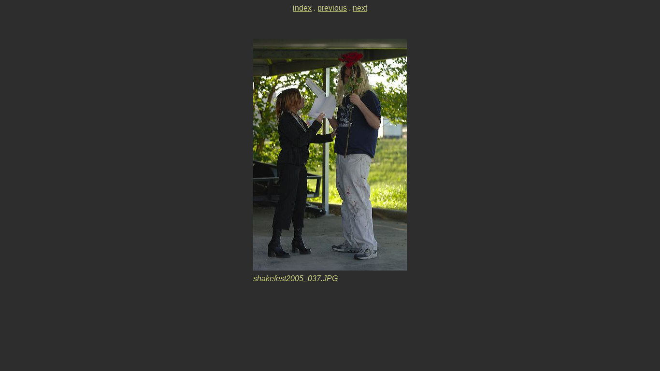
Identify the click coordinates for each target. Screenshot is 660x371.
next (360, 8)
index (302, 8)
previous (332, 8)
